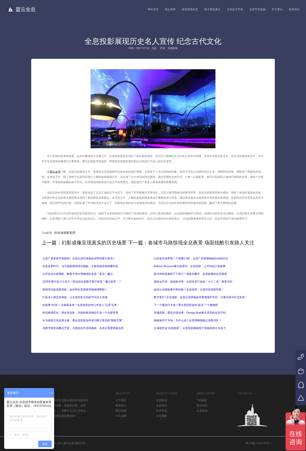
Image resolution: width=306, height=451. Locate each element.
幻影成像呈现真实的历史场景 (94, 242)
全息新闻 (202, 410)
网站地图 (121, 410)
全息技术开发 (235, 9)
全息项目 (161, 405)
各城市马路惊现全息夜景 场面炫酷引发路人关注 (201, 242)
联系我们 (294, 9)
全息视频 (161, 416)
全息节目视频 (257, 9)
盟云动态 (202, 405)
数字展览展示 (212, 9)
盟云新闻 (170, 9)
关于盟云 (277, 9)
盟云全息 (26, 9)
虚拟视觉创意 (190, 9)
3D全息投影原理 (64, 232)
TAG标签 (202, 400)
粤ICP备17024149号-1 (258, 443)
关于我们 (121, 400)
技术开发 (161, 410)
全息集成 (161, 400)
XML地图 (121, 416)
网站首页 (153, 9)
